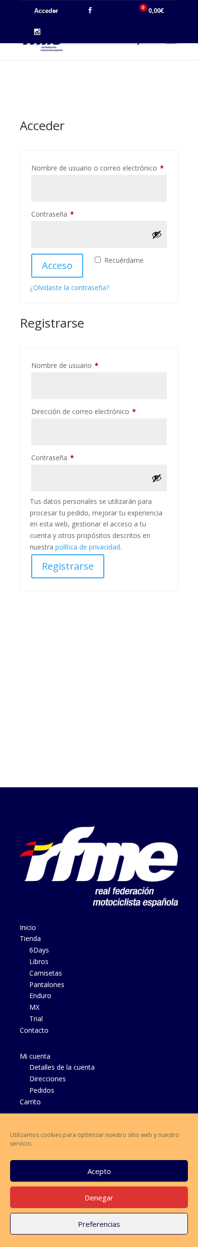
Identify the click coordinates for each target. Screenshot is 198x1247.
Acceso (57, 265)
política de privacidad (87, 546)
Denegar (99, 1197)
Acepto (99, 1171)
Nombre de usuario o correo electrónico (99, 167)
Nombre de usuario (82, 365)
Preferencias (99, 1224)
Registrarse (68, 566)
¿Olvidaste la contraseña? (69, 287)
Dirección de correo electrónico (99, 411)
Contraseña (69, 214)
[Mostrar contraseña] (156, 234)
